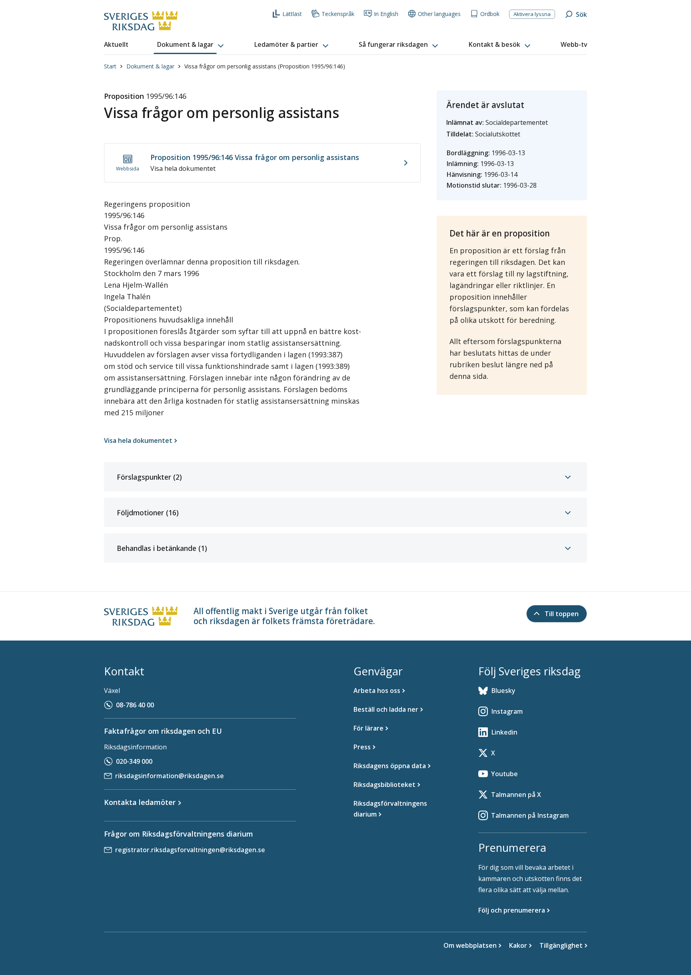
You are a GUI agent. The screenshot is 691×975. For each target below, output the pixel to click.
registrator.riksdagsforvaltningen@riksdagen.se (190, 849)
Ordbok (489, 14)
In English (386, 14)
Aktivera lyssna (532, 14)
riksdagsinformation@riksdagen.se (169, 775)
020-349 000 (134, 761)
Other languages (439, 14)
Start (110, 66)
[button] (191, 44)
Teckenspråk (338, 14)
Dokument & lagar (150, 66)
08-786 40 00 (135, 705)
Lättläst (292, 14)
